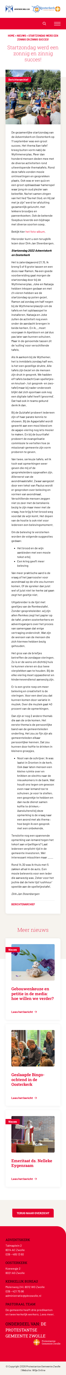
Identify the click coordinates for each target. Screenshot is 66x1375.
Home (11, 35)
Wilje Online (38, 1370)
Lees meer (47, 1314)
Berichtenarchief (18, 79)
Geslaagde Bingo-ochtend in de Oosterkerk (28, 1079)
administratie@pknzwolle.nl (23, 1295)
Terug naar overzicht (33, 1213)
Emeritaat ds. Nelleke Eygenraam (31, 1163)
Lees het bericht (22, 1011)
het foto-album (35, 231)
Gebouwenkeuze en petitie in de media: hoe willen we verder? (32, 993)
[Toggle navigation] (57, 23)
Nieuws (21, 35)
